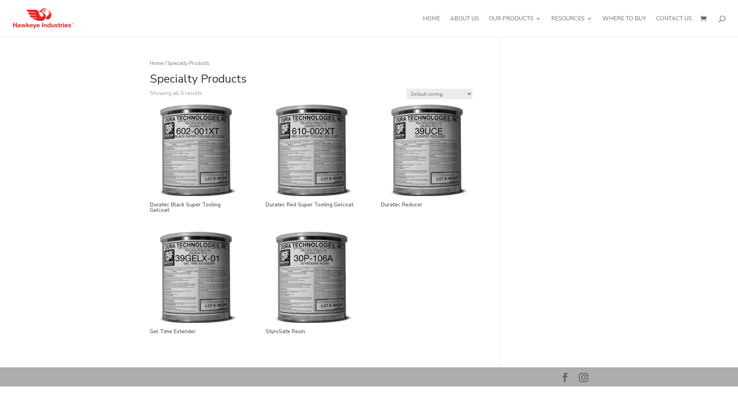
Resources (568, 19)
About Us (464, 19)
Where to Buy (624, 19)
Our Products (511, 19)
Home (431, 19)
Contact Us (674, 19)
